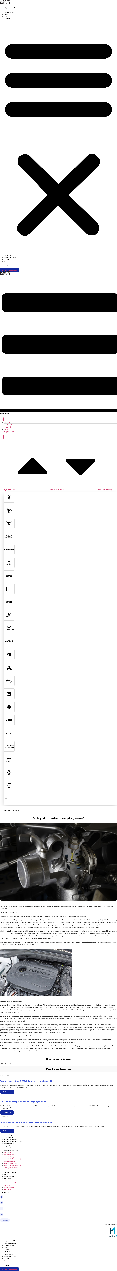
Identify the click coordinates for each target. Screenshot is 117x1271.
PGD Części (7, 1179)
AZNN (5, 1170)
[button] (58, 137)
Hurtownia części (9, 1176)
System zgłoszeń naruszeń (12, 1148)
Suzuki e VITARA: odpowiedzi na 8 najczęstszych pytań (23, 1102)
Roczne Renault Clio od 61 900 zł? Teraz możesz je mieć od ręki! (26, 1081)
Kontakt (7, 19)
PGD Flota (7, 1174)
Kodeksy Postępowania (11, 1150)
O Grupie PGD (9, 12)
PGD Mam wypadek (10, 1172)
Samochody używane (10, 1139)
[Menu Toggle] (2, 419)
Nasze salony (8, 1135)
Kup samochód (10, 8)
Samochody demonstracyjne (13, 1141)
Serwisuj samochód (11, 10)
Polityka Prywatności (10, 1146)
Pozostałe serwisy (9, 1144)
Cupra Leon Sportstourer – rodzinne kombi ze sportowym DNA (26, 1122)
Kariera (7, 16)
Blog (6, 14)
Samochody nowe (9, 1137)
